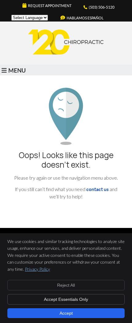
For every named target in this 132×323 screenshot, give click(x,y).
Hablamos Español (85, 18)
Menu (17, 70)
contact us (97, 189)
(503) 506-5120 (102, 7)
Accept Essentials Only (66, 299)
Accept (66, 313)
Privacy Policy (37, 269)
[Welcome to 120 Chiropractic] (66, 55)
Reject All (66, 285)
